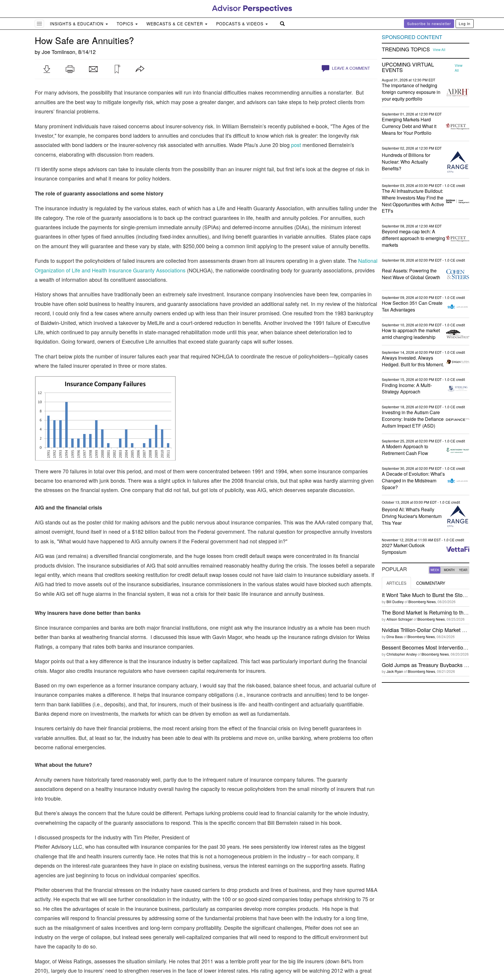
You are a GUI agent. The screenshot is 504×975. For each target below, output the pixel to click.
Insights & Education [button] (77, 24)
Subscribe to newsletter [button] (429, 23)
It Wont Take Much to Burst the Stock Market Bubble (442, 594)
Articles (396, 583)
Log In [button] (464, 23)
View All (439, 49)
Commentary (430, 583)
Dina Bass (394, 636)
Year (463, 570)
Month (449, 570)
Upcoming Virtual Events (408, 67)
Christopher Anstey (401, 654)
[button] (46, 69)
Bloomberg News (422, 601)
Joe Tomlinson (58, 51)
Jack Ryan (394, 671)
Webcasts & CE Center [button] (175, 24)
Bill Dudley (395, 601)
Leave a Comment (350, 68)
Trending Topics (406, 49)
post (296, 144)
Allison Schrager (399, 619)
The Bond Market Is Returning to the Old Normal (438, 612)
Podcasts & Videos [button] (240, 24)
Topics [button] (126, 24)
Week (434, 570)
